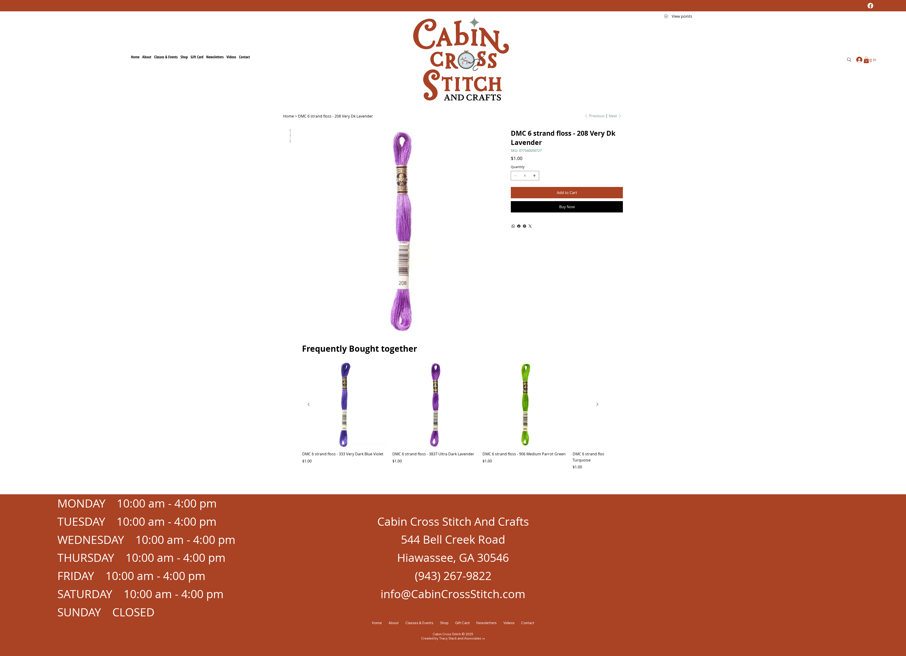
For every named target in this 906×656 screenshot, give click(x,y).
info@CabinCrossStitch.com (453, 593)
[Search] (849, 60)
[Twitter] (530, 226)
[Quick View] (345, 404)
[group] (453, 416)
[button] (866, 60)
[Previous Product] (308, 404)
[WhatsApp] (513, 226)
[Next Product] (597, 404)
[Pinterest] (524, 226)
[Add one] (534, 175)
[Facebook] (870, 5)
